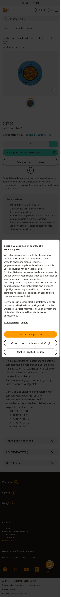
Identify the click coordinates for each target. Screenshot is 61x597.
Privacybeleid (11, 322)
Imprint (24, 322)
